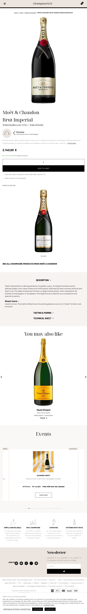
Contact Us (52, 580)
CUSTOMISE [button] (37, 609)
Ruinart (43, 410)
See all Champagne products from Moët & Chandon (30, 264)
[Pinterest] (16, 563)
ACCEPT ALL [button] (50, 609)
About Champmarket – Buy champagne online (17, 580)
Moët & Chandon (30, 12)
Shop (21, 12)
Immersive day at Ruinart (43, 475)
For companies (63, 583)
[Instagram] (26, 563)
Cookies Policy (49, 605)
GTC (19, 583)
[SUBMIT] (64, 571)
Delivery (36, 583)
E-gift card (53, 583)
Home (16, 12)
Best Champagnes (19, 586)
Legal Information (10, 583)
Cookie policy (27, 583)
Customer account (76, 583)
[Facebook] (21, 563)
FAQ (59, 580)
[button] (5, 4)
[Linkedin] (36, 563)
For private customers (55, 586)
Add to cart (43, 168)
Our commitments (40, 580)
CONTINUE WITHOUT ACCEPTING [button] (17, 609)
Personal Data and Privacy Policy (73, 580)
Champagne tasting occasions (36, 586)
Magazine (44, 583)
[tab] (43, 280)
